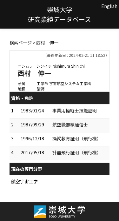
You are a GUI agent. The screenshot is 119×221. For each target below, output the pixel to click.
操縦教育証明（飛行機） (76, 138)
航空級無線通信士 (70, 124)
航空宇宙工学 (24, 181)
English (109, 6)
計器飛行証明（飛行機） (76, 152)
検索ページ (21, 42)
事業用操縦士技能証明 (74, 110)
